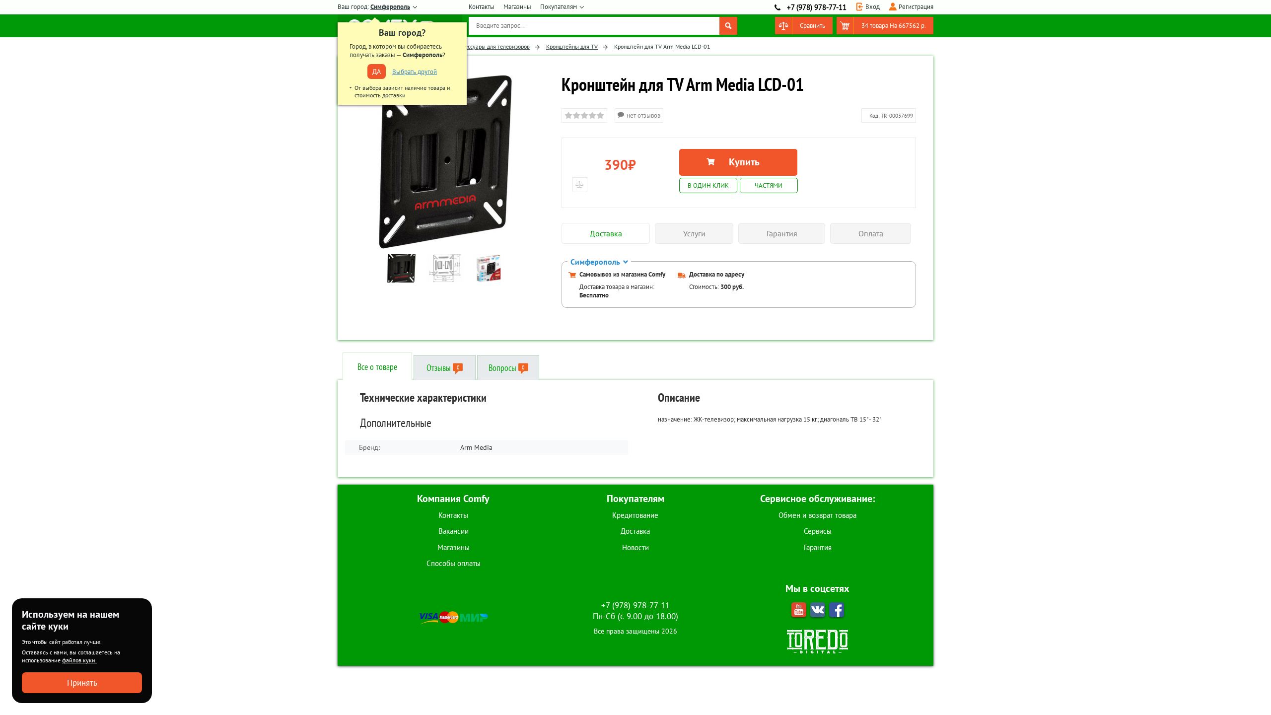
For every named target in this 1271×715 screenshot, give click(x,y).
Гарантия (818, 547)
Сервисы (818, 531)
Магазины (517, 6)
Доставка (635, 531)
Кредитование (635, 515)
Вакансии (453, 531)
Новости (635, 547)
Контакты (481, 6)
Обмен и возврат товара (817, 515)
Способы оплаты (453, 563)
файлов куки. (79, 660)
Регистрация (916, 6)
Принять (82, 682)
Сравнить (812, 25)
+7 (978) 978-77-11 (817, 7)
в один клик (708, 185)
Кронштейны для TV (572, 46)
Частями (768, 185)
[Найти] (728, 26)
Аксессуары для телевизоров (493, 46)
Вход (872, 6)
